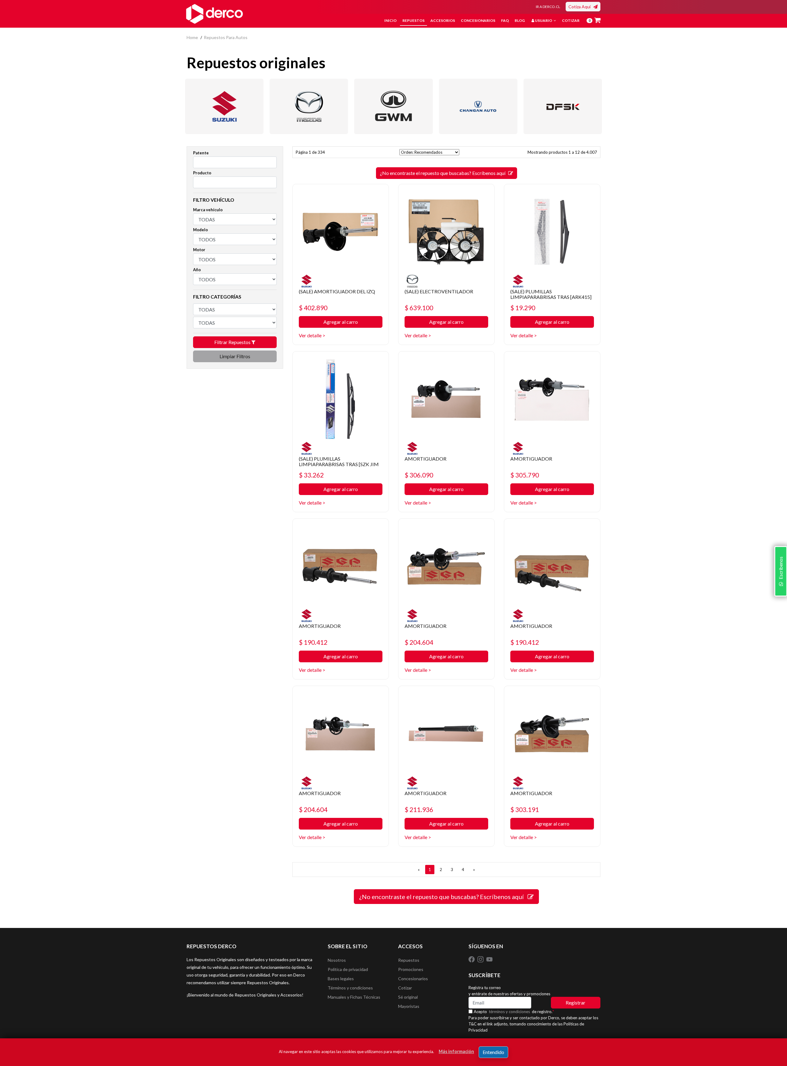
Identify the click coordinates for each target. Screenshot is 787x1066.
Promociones (410, 969)
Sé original (408, 997)
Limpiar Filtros (234, 356)
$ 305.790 (524, 475)
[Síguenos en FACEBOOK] (472, 958)
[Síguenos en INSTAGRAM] (480, 958)
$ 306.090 (419, 475)
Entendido (493, 1052)
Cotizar (570, 20)
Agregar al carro (340, 322)
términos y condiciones (509, 1011)
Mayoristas (408, 1006)
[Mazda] (309, 106)
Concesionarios (478, 20)
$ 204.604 (419, 642)
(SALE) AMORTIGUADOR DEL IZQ (337, 291)
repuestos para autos (225, 37)
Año (197, 269)
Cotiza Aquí (580, 6)
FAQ (505, 20)
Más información (456, 1051)
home (192, 37)
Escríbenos (780, 569)
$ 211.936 (419, 809)
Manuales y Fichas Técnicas (354, 997)
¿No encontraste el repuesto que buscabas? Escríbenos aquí (444, 173)
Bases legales (341, 978)
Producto (202, 172)
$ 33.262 (311, 475)
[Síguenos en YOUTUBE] (489, 958)
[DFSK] (563, 106)
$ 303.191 (524, 809)
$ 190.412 (313, 642)
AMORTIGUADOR (425, 459)
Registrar (575, 1002)
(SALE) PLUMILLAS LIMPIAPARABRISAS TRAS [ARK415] (550, 294)
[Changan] (478, 106)
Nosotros (337, 960)
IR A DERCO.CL (548, 6)
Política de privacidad (348, 969)
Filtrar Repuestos (232, 342)
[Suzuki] (224, 106)
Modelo (200, 229)
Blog (520, 20)
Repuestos (413, 20)
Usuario (543, 20)
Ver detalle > (312, 335)
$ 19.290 (522, 307)
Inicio (390, 20)
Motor (199, 249)
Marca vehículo (208, 209)
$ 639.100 (419, 307)
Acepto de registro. (514, 1011)
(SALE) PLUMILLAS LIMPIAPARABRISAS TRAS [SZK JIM (339, 461)
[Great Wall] (393, 106)
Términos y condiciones (350, 987)
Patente (201, 152)
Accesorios (442, 20)
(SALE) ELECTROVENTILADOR (439, 291)
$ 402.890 (313, 307)
